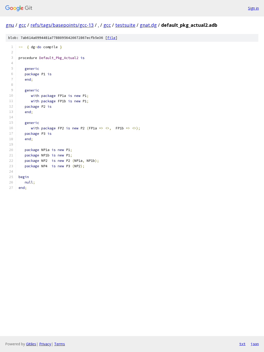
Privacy (45, 343)
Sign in (253, 8)
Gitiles (31, 343)
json (255, 343)
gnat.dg (148, 25)
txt (242, 343)
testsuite (125, 25)
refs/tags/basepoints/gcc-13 (62, 25)
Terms (59, 343)
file (111, 38)
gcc (22, 25)
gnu (10, 25)
